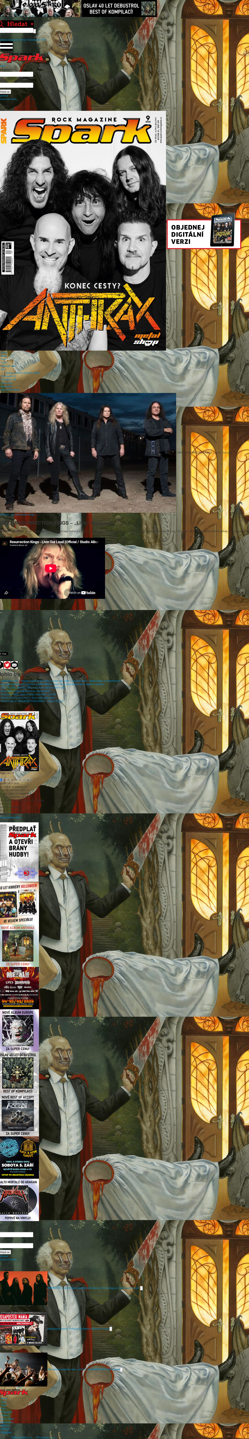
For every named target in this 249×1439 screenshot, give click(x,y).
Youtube (31, 39)
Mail (38, 39)
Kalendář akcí (8, 366)
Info (3, 369)
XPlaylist (5, 1429)
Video (4, 362)
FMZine (5, 1425)
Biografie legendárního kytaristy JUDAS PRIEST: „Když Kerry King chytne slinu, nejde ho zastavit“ (53, 684)
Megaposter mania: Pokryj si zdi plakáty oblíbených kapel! (78, 1328)
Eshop (22, 39)
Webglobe (6, 1432)
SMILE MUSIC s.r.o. (22, 1437)
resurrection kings (24, 514)
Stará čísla (6, 382)
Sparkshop (6, 386)
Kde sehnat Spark (10, 389)
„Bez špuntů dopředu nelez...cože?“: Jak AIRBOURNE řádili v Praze (83, 1369)
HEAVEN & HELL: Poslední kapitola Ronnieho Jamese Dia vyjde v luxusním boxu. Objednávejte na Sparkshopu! (61, 680)
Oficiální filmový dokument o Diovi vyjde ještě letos (28, 697)
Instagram (13, 39)
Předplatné (7, 1412)
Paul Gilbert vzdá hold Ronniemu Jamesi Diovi (25, 691)
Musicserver (7, 1422)
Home (4, 352)
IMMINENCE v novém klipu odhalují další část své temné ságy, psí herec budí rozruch (93, 1287)
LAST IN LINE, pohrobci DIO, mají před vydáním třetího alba (33, 687)
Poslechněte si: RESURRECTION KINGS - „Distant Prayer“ (32, 701)
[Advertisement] (122, 623)
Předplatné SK (8, 379)
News (4, 355)
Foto (3, 359)
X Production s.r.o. (45, 1437)
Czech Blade (7, 1418)
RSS (44, 39)
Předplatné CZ (8, 376)
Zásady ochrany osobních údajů (22, 372)
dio (12, 514)
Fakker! (5, 1415)
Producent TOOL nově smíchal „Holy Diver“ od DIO (28, 694)
